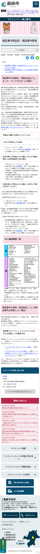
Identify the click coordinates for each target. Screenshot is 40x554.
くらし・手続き (25, 11)
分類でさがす (16, 11)
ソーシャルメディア (12, 515)
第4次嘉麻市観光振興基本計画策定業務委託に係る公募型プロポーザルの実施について (19, 432)
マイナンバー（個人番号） (28, 12)
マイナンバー (16, 12)
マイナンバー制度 (18, 448)
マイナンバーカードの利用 (18, 475)
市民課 (5, 376)
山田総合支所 (10, 537)
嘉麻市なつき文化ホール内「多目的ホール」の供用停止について (19, 441)
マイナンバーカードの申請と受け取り (18, 457)
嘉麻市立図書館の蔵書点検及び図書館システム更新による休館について (19, 415)
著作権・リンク (24, 521)
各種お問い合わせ (30, 515)
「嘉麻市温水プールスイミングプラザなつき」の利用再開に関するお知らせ (19, 424)
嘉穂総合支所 (10, 539)
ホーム (9, 11)
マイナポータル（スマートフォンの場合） (18, 347)
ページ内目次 (20, 50)
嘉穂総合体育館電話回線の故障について (15, 408)
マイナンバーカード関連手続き (18, 467)
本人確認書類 (26, 149)
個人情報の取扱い (8, 524)
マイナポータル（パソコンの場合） (16, 351)
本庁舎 (8, 532)
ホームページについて (9, 521)
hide (3, 538)
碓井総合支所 (10, 535)
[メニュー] (36, 4)
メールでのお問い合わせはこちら (20, 391)
